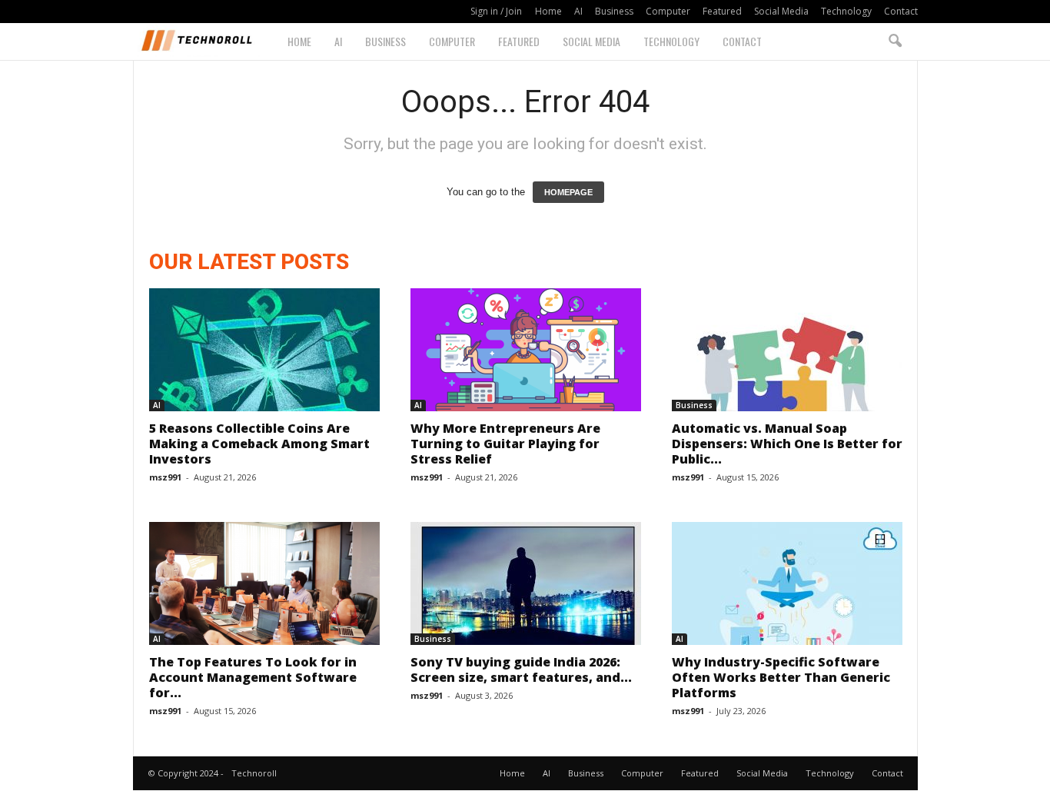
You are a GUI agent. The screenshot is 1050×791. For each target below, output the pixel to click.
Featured (722, 11)
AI (578, 11)
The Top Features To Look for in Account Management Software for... (253, 677)
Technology (846, 11)
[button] (895, 41)
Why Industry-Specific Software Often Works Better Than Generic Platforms (781, 677)
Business (614, 11)
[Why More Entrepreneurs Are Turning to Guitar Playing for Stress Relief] (525, 349)
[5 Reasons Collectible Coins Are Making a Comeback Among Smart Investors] (264, 349)
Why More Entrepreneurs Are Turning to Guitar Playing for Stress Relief (505, 443)
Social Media (781, 11)
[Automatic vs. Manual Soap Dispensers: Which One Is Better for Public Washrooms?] (787, 349)
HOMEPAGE (568, 192)
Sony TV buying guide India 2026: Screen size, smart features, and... (521, 669)
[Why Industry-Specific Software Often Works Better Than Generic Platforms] (787, 583)
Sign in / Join (496, 11)
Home (548, 11)
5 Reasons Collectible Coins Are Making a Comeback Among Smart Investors (259, 443)
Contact (901, 11)
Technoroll (254, 773)
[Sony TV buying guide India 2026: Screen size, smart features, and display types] (525, 583)
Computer (668, 11)
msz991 (165, 477)
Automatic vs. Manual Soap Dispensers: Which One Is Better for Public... (787, 443)
